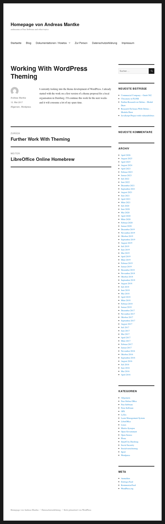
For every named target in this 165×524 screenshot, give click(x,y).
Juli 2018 (125, 286)
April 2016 (126, 374)
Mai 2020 (125, 212)
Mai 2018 (125, 293)
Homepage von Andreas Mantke (45, 24)
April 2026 (126, 155)
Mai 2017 (125, 334)
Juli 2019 (125, 246)
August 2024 (126, 165)
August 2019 (126, 242)
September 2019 (128, 239)
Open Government (129, 431)
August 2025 (126, 158)
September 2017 (128, 320)
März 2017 (126, 340)
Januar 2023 (126, 175)
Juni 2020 (125, 209)
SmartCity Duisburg (129, 441)
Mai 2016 (125, 371)
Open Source (126, 434)
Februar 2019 (127, 263)
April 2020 (126, 215)
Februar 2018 (127, 303)
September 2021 (128, 188)
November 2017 (128, 313)
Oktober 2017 (127, 317)
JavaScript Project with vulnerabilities (137, 115)
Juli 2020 (125, 205)
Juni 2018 (125, 290)
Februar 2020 (127, 222)
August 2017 (126, 323)
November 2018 (128, 273)
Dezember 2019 (128, 229)
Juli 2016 (125, 364)
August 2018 (126, 283)
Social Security (127, 445)
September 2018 (128, 280)
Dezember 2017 (128, 310)
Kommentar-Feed (128, 485)
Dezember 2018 (128, 269)
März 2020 (126, 219)
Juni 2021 (125, 195)
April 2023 (126, 168)
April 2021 (126, 199)
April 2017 (126, 337)
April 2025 (126, 161)
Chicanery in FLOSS (130, 98)
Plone (123, 438)
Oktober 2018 (127, 276)
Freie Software (127, 407)
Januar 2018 (126, 307)
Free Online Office (129, 401)
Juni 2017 (125, 330)
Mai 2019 (125, 253)
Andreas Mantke (18, 97)
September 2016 (128, 357)
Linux (123, 424)
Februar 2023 (127, 171)
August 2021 (126, 192)
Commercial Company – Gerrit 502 (136, 95)
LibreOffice (126, 421)
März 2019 (126, 259)
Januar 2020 (126, 226)
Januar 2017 (126, 347)
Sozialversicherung (129, 448)
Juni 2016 (125, 367)
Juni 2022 (125, 182)
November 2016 (128, 350)
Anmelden (125, 478)
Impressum (128, 43)
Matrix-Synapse (128, 428)
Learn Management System (133, 418)
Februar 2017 (127, 344)
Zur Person (81, 43)
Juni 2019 (125, 249)
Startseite (16, 43)
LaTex (123, 414)
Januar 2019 (126, 266)
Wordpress (26, 106)
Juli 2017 (125, 327)
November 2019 (128, 232)
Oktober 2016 (127, 354)
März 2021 (126, 202)
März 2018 (126, 300)
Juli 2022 (125, 178)
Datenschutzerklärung (104, 43)
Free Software (127, 404)
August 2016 (126, 361)
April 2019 (126, 256)
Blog (28, 43)
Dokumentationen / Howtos (51, 43)
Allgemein (15, 106)
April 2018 (126, 296)
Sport (123, 451)
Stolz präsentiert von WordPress (77, 509)
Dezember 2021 (128, 185)
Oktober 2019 (127, 236)
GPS (123, 411)
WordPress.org (127, 488)
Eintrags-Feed (127, 481)
